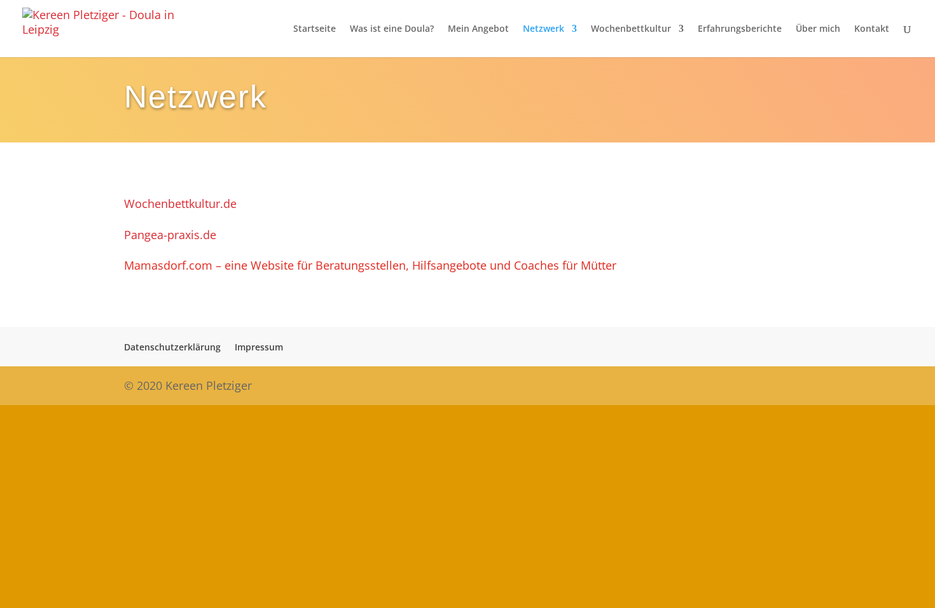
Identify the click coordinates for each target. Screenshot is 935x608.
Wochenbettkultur (631, 29)
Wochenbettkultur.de (180, 203)
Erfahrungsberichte (740, 29)
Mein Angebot (478, 29)
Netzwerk (543, 29)
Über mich (818, 29)
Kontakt (871, 29)
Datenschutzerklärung (172, 347)
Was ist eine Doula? (392, 29)
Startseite (314, 29)
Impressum (259, 347)
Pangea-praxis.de (170, 234)
